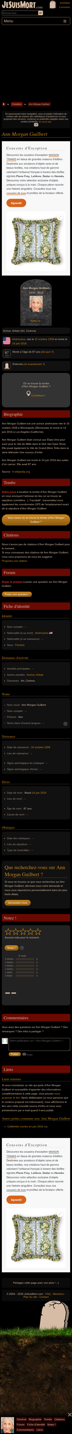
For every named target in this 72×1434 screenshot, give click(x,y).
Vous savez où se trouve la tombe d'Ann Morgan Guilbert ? (36, 519)
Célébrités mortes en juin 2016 (25, 1126)
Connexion (64, 7)
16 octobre (41, 339)
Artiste (39, 674)
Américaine (18, 339)
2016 (24, 343)
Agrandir (16, 203)
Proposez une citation (14, 560)
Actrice (31, 674)
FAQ (48, 1293)
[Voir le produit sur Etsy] (36, 241)
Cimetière (17, 104)
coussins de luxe (16, 193)
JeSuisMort (19, 5)
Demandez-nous (17, 902)
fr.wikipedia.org (21, 471)
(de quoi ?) (47, 351)
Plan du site (30, 1296)
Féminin (20, 645)
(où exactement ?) (34, 364)
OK (36, 124)
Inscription (65, 3)
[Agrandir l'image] (60, 217)
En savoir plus (45, 122)
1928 (51, 339)
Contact (44, 1296)
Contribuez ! (38, 395)
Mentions (58, 1293)
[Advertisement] (36, 63)
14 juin (16, 343)
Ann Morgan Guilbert (39, 104)
